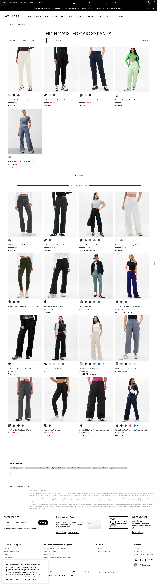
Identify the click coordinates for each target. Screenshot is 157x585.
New (29, 16)
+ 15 (103, 302)
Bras (61, 16)
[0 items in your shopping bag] (154, 3)
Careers (98, 548)
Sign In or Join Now (111, 3)
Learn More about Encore (53, 551)
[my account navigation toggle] (148, 3)
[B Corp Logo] (118, 522)
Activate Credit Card (52, 554)
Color (33, 40)
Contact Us (138, 548)
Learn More (73, 532)
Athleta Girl (91, 16)
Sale (100, 16)
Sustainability (95, 572)
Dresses (69, 16)
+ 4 (138, 364)
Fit (51, 40)
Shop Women (111, 8)
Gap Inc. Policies (70, 576)
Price (43, 40)
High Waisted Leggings (118, 468)
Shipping (7, 548)
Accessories (80, 16)
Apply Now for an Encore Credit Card (57, 558)
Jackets (54, 16)
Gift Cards (8, 558)
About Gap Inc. (108, 572)
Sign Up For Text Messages (143, 554)
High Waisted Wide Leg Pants (79, 468)
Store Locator (139, 551)
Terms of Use (82, 572)
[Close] (45, 563)
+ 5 (67, 364)
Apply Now (61, 532)
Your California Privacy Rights (65, 572)
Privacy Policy (30, 528)
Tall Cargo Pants (17, 468)
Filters (15, 40)
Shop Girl (118, 8)
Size (24, 40)
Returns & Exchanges (11, 551)
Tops (46, 16)
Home (10, 24)
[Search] (150, 16)
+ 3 (103, 364)
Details (122, 3)
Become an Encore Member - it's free (57, 548)
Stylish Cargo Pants (100, 468)
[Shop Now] (78, 8)
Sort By (143, 40)
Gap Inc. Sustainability (103, 551)
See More (13, 474)
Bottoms (38, 16)
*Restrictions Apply (13, 528)
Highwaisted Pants (58, 468)
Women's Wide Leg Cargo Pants (37, 468)
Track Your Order (10, 554)
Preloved (108, 16)
